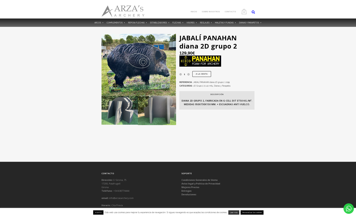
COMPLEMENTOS (115, 23)
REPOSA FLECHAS (136, 23)
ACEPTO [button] (98, 212)
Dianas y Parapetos (222, 86)
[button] (171, 38)
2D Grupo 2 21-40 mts (203, 86)
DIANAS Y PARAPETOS (249, 23)
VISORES (190, 23)
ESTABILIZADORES (158, 23)
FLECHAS (176, 23)
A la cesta (202, 74)
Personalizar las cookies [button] (252, 212)
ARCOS (97, 23)
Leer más (234, 212)
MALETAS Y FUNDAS (224, 23)
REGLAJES (204, 23)
